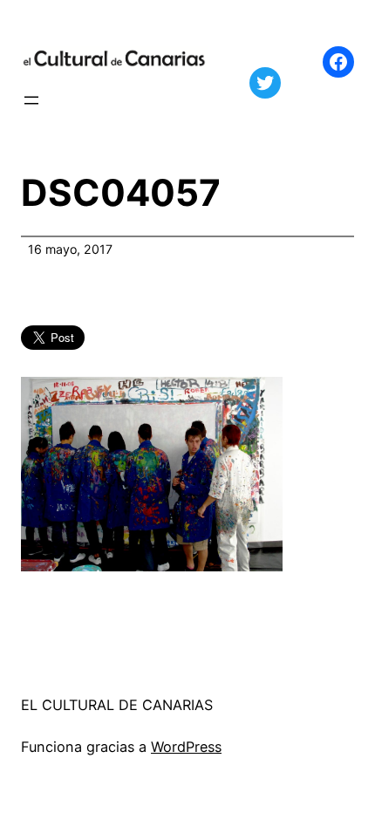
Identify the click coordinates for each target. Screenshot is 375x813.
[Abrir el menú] (31, 100)
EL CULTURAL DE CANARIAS (117, 705)
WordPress (186, 746)
